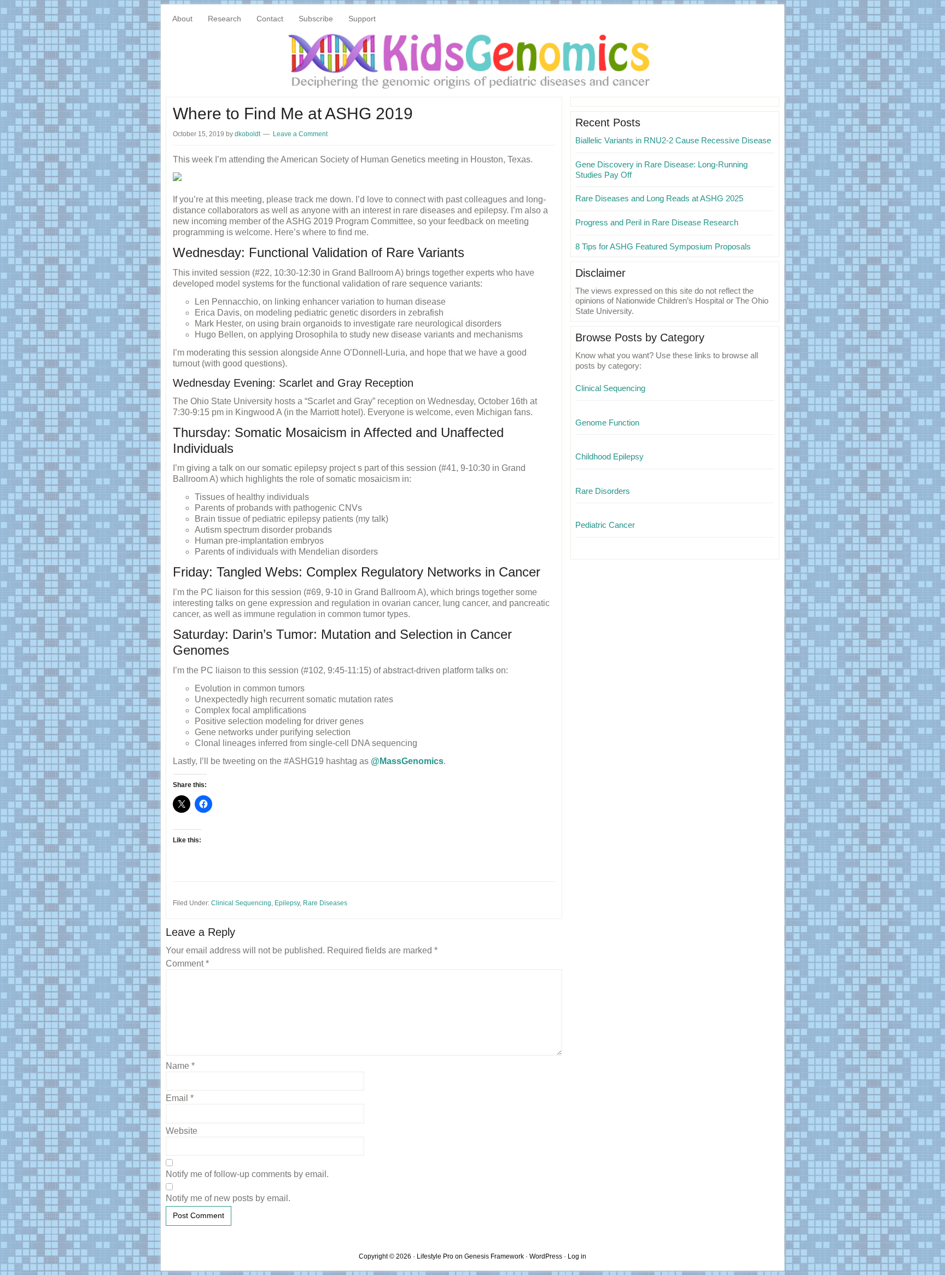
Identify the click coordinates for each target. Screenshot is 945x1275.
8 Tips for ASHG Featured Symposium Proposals (663, 246)
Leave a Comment (300, 134)
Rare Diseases (325, 903)
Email (180, 1098)
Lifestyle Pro (435, 1256)
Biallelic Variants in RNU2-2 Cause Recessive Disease (673, 140)
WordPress (545, 1256)
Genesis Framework (494, 1256)
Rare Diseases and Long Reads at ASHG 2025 (659, 198)
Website (181, 1131)
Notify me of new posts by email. (228, 1198)
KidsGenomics (472, 60)
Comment (187, 963)
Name (180, 1065)
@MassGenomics (407, 761)
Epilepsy (287, 903)
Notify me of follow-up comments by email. (247, 1174)
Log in (577, 1256)
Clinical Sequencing (241, 903)
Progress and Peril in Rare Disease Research (656, 222)
